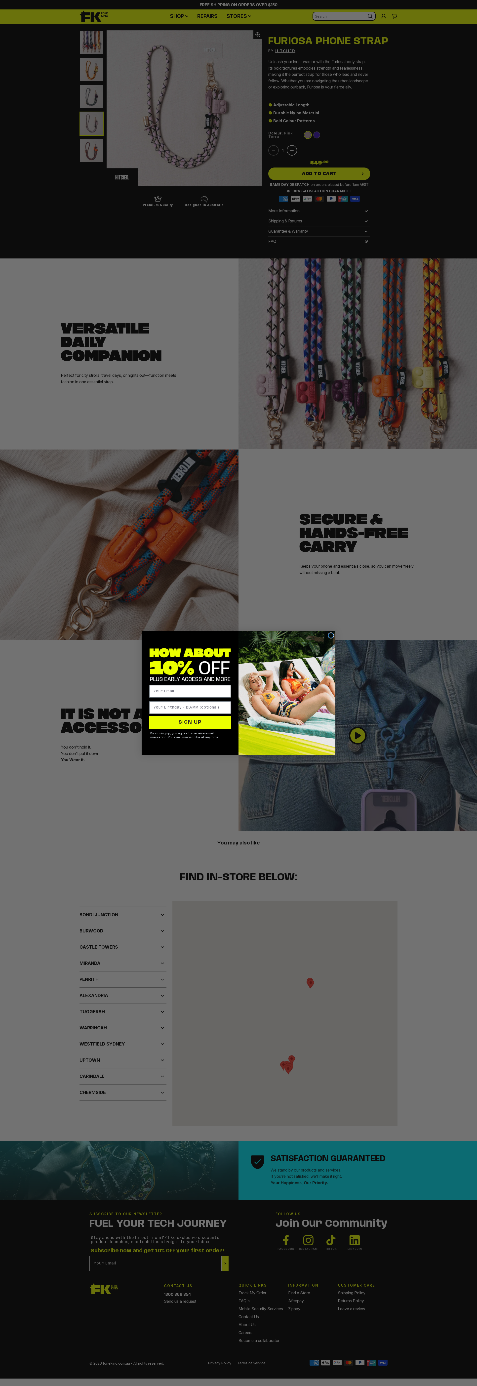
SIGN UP (190, 722)
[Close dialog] (330, 635)
